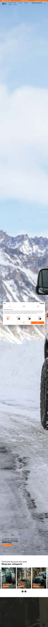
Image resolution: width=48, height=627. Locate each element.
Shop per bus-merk (12, 2)
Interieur (26, 2)
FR (40, 1)
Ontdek (15, 4)
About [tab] (38, 306)
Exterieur (20, 2)
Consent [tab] (10, 306)
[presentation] (23, 591)
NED (37, 1)
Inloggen (43, 1)
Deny (24, 322)
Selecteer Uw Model (7, 545)
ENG (35, 1)
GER (39, 1)
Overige (10, 4)
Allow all (37, 322)
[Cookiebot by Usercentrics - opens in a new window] (40, 303)
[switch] (18, 319)
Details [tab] (24, 306)
